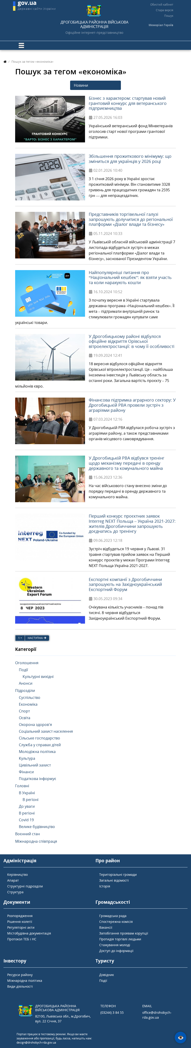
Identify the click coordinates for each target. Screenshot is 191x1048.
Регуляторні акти (20, 927)
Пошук (168, 16)
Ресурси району (20, 974)
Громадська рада (112, 916)
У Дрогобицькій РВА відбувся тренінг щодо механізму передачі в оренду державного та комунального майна (126, 463)
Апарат (13, 880)
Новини (81, 85)
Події (103, 980)
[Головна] (5, 61)
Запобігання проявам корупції (123, 933)
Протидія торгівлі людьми (120, 939)
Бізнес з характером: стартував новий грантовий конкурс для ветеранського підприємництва (128, 103)
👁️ (180, 1038)
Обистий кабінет (161, 5)
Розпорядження (20, 916)
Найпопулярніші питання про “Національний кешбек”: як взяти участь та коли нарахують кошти (130, 277)
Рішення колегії (19, 921)
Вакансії (105, 927)
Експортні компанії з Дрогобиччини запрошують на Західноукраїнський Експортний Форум (125, 584)
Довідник (106, 974)
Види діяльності (20, 986)
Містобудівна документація (29, 933)
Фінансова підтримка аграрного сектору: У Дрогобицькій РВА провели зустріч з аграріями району (132, 405)
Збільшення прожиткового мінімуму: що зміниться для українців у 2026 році (130, 158)
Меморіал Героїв (161, 25)
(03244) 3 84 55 (112, 1012)
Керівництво (17, 874)
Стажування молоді (114, 945)
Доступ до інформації (116, 950)
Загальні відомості (114, 880)
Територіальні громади (118, 874)
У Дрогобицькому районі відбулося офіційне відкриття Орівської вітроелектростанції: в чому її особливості (131, 341)
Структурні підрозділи (25, 886)
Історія (104, 886)
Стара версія (164, 10)
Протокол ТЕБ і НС (21, 939)
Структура (15, 892)
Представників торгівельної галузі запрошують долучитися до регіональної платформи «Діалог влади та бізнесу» (131, 219)
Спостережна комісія (116, 921)
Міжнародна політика (24, 980)
